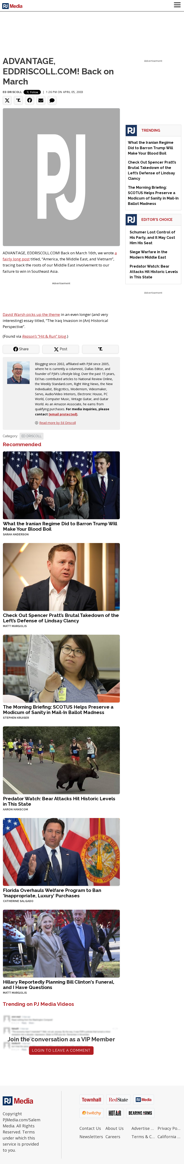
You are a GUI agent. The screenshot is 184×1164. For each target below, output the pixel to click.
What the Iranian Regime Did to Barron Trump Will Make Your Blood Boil (60, 526)
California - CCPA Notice (169, 1136)
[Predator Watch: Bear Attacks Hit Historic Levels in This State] (61, 760)
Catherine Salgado (18, 901)
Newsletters (91, 1136)
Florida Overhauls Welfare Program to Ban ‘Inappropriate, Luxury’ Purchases (52, 892)
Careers (112, 1136)
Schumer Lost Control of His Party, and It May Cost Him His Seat (152, 237)
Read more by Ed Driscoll (57, 423)
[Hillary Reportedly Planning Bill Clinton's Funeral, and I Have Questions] (61, 943)
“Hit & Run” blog (44, 336)
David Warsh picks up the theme (31, 314)
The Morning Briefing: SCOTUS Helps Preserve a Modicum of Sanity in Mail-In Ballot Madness (58, 709)
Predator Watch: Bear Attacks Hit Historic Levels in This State (59, 801)
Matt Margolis (15, 626)
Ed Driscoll (12, 92)
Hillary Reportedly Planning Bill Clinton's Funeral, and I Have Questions (58, 984)
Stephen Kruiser (16, 717)
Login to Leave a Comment (61, 1050)
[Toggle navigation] (177, 5)
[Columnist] (20, 372)
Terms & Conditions (143, 1136)
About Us (114, 1128)
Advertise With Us (143, 1128)
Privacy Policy (169, 1128)
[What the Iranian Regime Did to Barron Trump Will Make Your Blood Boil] (61, 485)
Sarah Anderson (16, 534)
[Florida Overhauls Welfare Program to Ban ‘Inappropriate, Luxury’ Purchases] (61, 851)
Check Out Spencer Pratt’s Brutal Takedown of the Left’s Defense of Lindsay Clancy (61, 617)
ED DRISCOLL (32, 436)
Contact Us (90, 1128)
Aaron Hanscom (15, 809)
